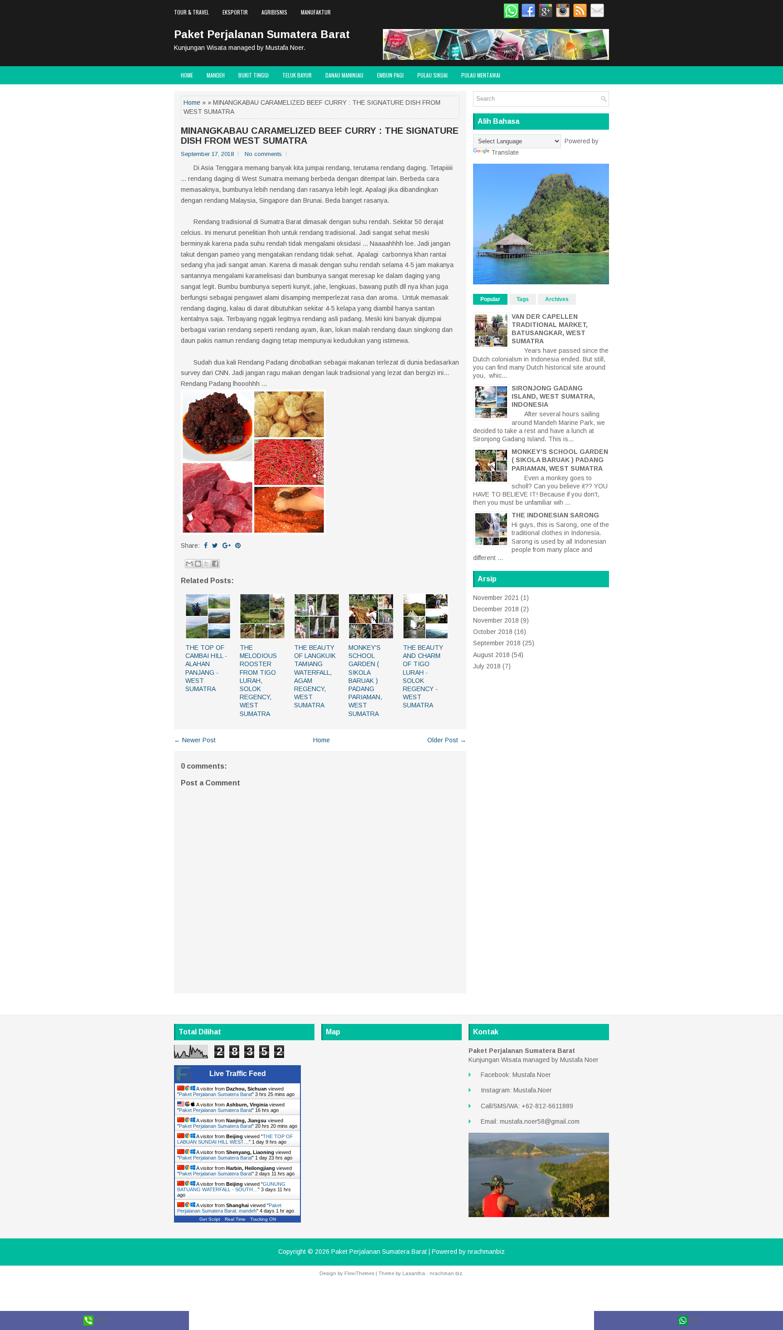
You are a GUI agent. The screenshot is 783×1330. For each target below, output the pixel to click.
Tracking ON (263, 1219)
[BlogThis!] (198, 563)
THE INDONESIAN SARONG (555, 515)
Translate (505, 152)
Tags (523, 299)
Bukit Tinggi (253, 75)
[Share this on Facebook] (206, 545)
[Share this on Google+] (226, 545)
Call (99, 1320)
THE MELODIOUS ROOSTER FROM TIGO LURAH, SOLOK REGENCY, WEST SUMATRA (258, 680)
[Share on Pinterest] (238, 545)
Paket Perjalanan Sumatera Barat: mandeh (229, 1208)
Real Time (235, 1219)
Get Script (209, 1219)
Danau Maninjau (344, 75)
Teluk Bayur (297, 75)
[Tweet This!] (215, 545)
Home (187, 75)
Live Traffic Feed (237, 1073)
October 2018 (492, 631)
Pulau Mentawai (480, 75)
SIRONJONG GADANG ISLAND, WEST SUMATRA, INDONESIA (553, 396)
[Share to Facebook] (215, 563)
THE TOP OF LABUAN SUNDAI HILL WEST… (235, 1139)
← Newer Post (195, 740)
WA (693, 1320)
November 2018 (496, 620)
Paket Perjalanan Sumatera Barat (262, 34)
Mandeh (216, 75)
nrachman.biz (446, 1273)
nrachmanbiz (486, 1251)
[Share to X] (206, 563)
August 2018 (491, 654)
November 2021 (496, 597)
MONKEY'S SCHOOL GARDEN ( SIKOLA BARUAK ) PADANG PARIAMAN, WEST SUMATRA (365, 680)
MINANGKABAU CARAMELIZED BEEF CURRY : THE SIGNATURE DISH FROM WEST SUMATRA (320, 136)
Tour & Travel (191, 12)
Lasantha (413, 1273)
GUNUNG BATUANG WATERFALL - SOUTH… (231, 1186)
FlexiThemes (359, 1273)
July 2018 (487, 666)
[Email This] (189, 563)
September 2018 (497, 643)
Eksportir (235, 12)
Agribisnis (274, 12)
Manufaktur (316, 12)
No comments (263, 154)
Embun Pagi (390, 75)
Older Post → (446, 740)
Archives (557, 299)
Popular (490, 299)
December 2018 (496, 609)
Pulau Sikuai (432, 75)
